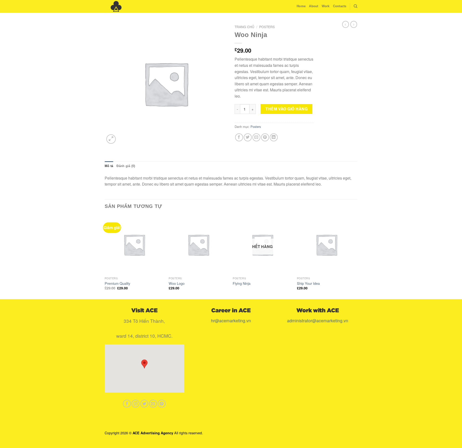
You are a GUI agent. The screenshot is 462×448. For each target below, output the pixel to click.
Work (326, 6)
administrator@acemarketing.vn (317, 320)
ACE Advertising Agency (153, 432)
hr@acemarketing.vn (231, 320)
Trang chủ (244, 26)
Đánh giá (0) (125, 166)
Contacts (339, 6)
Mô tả (109, 166)
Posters (267, 26)
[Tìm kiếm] (355, 6)
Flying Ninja (241, 283)
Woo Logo (177, 283)
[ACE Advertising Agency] (129, 6)
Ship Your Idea (308, 283)
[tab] (109, 166)
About (313, 6)
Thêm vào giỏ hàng (286, 109)
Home (301, 6)
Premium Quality (117, 283)
